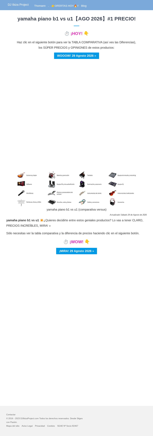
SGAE (60, 426)
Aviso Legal (27, 426)
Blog (84, 5)
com (37, 418)
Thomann (40, 5)
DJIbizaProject (27, 418)
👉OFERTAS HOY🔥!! (65, 5)
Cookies (51, 426)
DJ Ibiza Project (18, 4)
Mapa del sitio (12, 426)
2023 (17, 418)
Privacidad (40, 426)
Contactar (11, 414)
